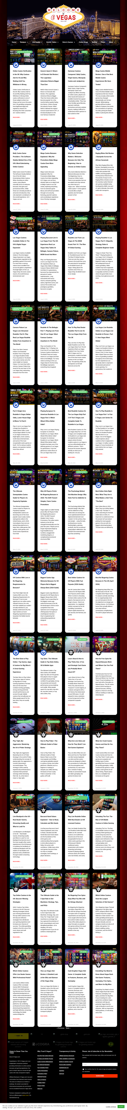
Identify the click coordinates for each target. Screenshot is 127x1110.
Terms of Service (41, 1079)
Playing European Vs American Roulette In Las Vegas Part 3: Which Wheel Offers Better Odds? (49, 417)
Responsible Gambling (65, 1064)
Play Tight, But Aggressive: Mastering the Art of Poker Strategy (22, 744)
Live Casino (36, 42)
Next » (68, 1028)
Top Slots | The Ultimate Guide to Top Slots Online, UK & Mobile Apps (49, 662)
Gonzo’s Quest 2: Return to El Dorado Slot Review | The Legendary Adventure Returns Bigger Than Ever (49, 77)
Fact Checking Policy (43, 1067)
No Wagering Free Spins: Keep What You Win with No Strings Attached (77, 898)
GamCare (61, 1073)
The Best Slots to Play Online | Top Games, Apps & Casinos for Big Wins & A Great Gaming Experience (22, 665)
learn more (26, 1095)
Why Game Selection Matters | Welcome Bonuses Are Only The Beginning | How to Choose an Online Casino (77, 160)
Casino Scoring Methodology (45, 1061)
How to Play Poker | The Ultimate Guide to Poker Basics (48, 744)
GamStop (61, 1070)
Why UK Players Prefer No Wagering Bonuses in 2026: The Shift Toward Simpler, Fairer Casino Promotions (49, 497)
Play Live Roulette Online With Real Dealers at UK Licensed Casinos (77, 820)
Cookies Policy (41, 1082)
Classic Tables (51, 42)
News (111, 42)
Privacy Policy (41, 1085)
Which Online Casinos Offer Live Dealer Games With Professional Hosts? (22, 974)
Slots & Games (67, 42)
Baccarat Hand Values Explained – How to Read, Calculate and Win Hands (49, 820)
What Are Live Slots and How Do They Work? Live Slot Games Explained (77, 744)
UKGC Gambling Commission (67, 1058)
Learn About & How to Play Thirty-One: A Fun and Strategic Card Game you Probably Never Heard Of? (77, 665)
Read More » (17, 117)
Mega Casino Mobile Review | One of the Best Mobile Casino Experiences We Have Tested (104, 77)
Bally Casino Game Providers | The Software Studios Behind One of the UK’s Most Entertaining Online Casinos (22, 160)
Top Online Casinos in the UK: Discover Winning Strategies (22, 898)
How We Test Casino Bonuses (45, 1055)
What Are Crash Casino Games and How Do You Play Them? (104, 744)
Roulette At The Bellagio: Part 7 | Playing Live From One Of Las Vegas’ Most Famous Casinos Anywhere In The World (49, 334)
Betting (94, 42)
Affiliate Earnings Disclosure (66, 1055)
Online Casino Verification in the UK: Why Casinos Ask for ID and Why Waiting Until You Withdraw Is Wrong (22, 77)
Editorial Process (41, 1076)
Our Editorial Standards (43, 1064)
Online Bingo (83, 42)
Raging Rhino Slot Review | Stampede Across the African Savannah (105, 156)
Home (14, 42)
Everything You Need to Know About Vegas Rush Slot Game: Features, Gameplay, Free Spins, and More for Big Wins (104, 977)
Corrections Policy (42, 1073)
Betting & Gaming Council (66, 1061)
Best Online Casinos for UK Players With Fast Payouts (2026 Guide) (76, 581)
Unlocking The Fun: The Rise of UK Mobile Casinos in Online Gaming (105, 820)
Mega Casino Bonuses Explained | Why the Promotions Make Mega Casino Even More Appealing (49, 160)
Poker (103, 42)
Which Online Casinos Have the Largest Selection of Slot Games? (105, 898)
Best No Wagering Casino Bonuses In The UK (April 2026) (105, 581)
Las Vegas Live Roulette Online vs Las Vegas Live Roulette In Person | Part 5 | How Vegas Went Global (104, 334)
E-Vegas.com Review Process (45, 1058)
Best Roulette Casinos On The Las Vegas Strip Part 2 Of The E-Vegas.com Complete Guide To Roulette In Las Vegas (77, 417)
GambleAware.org (64, 1067)
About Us (39, 1088)
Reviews (23, 42)
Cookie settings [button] (111, 1107)
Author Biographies (42, 1070)
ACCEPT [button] (121, 1106)
